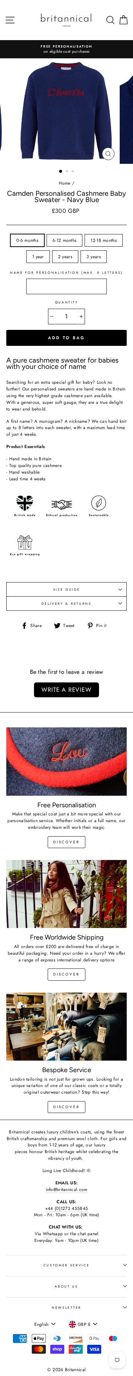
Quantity (66, 302)
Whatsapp (53, 1233)
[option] (70, 49)
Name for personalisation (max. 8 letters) (66, 272)
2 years (65, 256)
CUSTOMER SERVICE (67, 1265)
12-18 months (104, 240)
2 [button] (67, 172)
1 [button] (61, 171)
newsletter (66, 1307)
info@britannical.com (67, 1189)
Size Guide (66, 589)
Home (65, 183)
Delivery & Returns (66, 603)
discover (66, 842)
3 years (93, 256)
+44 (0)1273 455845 (66, 1208)
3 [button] (73, 172)
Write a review (66, 689)
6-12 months (64, 240)
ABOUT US (66, 1286)
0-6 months (27, 240)
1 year (38, 256)
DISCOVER (66, 974)
